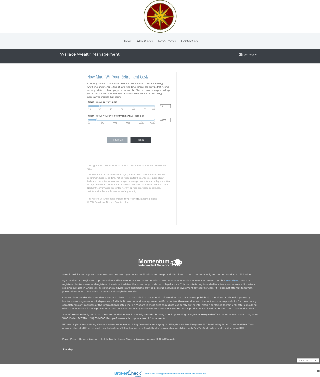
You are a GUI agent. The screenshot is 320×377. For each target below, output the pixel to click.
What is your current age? (102, 102)
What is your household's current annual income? (116, 116)
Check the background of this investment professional (175, 373)
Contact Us (189, 41)
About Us (144, 41)
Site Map (67, 349)
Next (141, 139)
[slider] (121, 106)
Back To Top (306, 360)
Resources (166, 41)
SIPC (236, 280)
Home (127, 41)
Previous (117, 139)
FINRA (229, 280)
